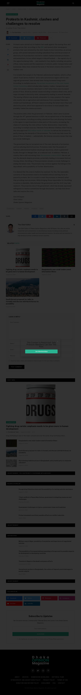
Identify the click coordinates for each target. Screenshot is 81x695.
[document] (40, 347)
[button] (57, 341)
